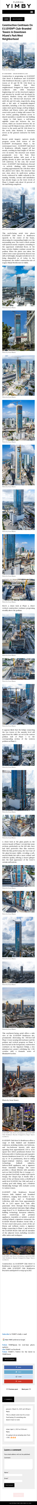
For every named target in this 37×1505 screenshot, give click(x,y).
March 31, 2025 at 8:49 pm (21, 1409)
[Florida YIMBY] (18, 5)
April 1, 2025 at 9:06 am (18, 1429)
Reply (8, 1411)
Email (6, 1478)
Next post (25, 1389)
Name (6, 1472)
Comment (7, 1458)
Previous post (13, 1389)
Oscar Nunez (8, 73)
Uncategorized (10, 1359)
